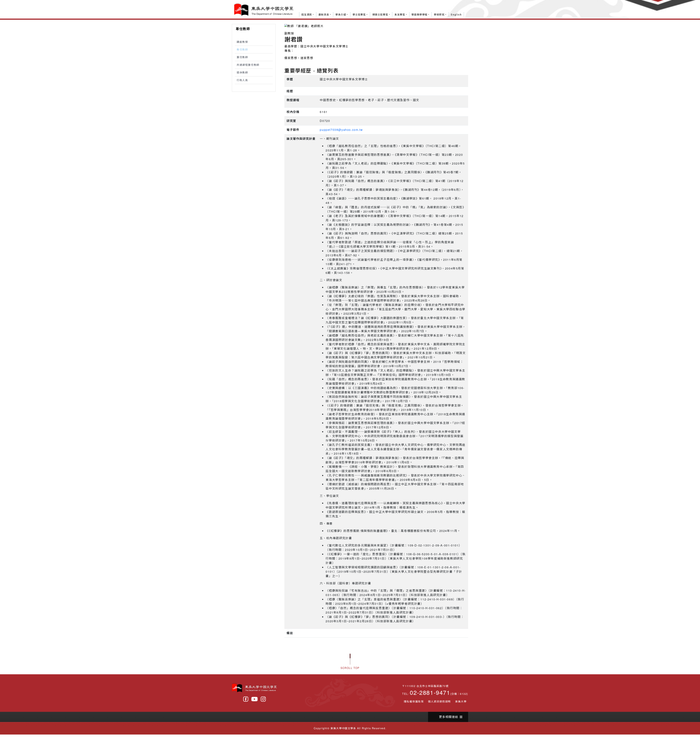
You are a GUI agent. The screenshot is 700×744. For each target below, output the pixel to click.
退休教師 (242, 74)
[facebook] (245, 700)
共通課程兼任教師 (248, 66)
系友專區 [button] (399, 14)
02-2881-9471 (430, 694)
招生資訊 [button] (306, 14)
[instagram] (263, 700)
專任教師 (242, 51)
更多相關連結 (448, 718)
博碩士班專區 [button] (380, 14)
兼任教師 (242, 58)
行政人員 (242, 81)
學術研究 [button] (439, 14)
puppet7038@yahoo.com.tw (341, 131)
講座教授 (242, 43)
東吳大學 (460, 703)
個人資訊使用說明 (439, 703)
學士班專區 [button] (359, 14)
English (456, 14)
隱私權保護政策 (414, 703)
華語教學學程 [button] (419, 14)
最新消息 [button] (323, 14)
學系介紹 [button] (340, 14)
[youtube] (254, 700)
